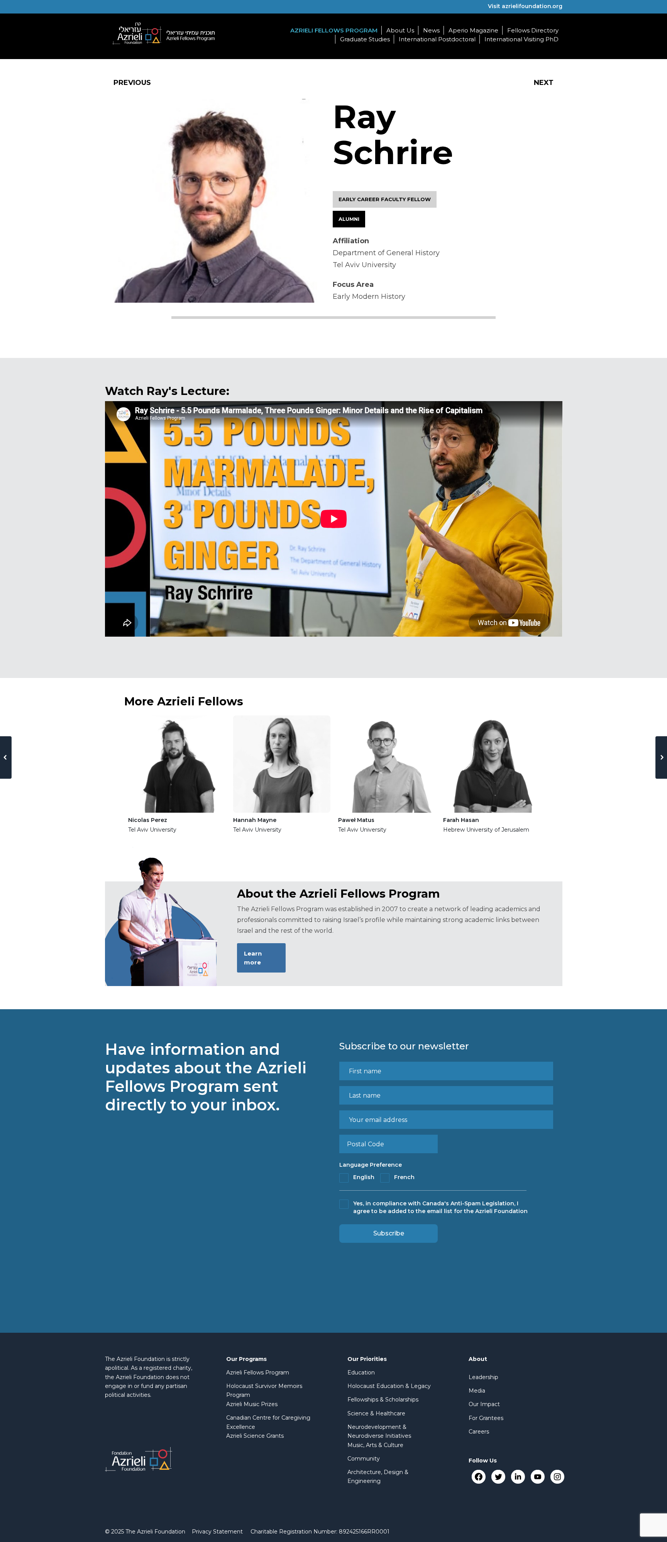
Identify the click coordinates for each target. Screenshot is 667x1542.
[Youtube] (537, 1476)
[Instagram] (557, 1476)
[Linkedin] (518, 1476)
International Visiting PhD (521, 39)
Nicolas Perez (147, 820)
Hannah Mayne (254, 820)
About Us (400, 30)
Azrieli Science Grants (255, 1435)
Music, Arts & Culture (375, 1445)
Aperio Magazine (473, 30)
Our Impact (484, 1404)
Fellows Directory (533, 30)
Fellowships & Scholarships (382, 1399)
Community (363, 1458)
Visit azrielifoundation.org (525, 6)
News (431, 30)
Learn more (253, 958)
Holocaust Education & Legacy (389, 1386)
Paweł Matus (356, 820)
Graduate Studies (365, 39)
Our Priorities (367, 1359)
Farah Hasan (461, 820)
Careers (479, 1431)
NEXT (544, 82)
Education (361, 1372)
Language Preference (370, 1164)
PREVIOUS (132, 82)
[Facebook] (478, 1476)
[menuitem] (217, 1532)
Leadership (483, 1377)
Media (477, 1390)
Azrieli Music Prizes (252, 1404)
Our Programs (246, 1359)
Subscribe (388, 1233)
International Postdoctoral (437, 39)
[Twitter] (498, 1476)
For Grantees (486, 1418)
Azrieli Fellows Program (334, 30)
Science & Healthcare (376, 1413)
